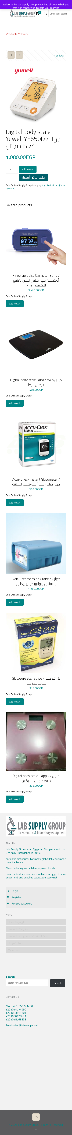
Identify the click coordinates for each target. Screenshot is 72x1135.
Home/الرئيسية (16, 922)
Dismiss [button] (54, 7)
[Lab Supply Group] (22, 13)
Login (15, 890)
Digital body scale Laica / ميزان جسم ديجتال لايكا (36, 382)
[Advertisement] (36, 1071)
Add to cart (27, 169)
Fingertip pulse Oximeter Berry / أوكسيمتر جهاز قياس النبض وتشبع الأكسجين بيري (36, 280)
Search (10, 976)
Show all (60, 56)
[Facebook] (36, 1129)
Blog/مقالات (15, 943)
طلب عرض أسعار (33, 177)
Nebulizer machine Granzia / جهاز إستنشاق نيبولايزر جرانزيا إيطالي (36, 581)
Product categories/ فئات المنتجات (28, 936)
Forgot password (22, 903)
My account (15, 950)
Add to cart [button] (14, 304)
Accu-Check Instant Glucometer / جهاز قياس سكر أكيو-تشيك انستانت (36, 481)
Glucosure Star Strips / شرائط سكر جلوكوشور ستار (36, 680)
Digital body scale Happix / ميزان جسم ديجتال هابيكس (36, 778)
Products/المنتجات (18, 929)
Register (17, 897)
